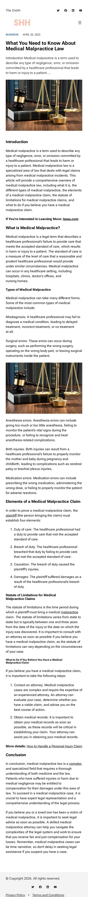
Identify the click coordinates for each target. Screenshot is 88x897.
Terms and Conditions (48, 895)
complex (75, 764)
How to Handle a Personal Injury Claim (54, 746)
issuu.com (70, 219)
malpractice (69, 612)
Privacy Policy (15, 895)
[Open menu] (79, 22)
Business (12, 34)
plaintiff (11, 515)
